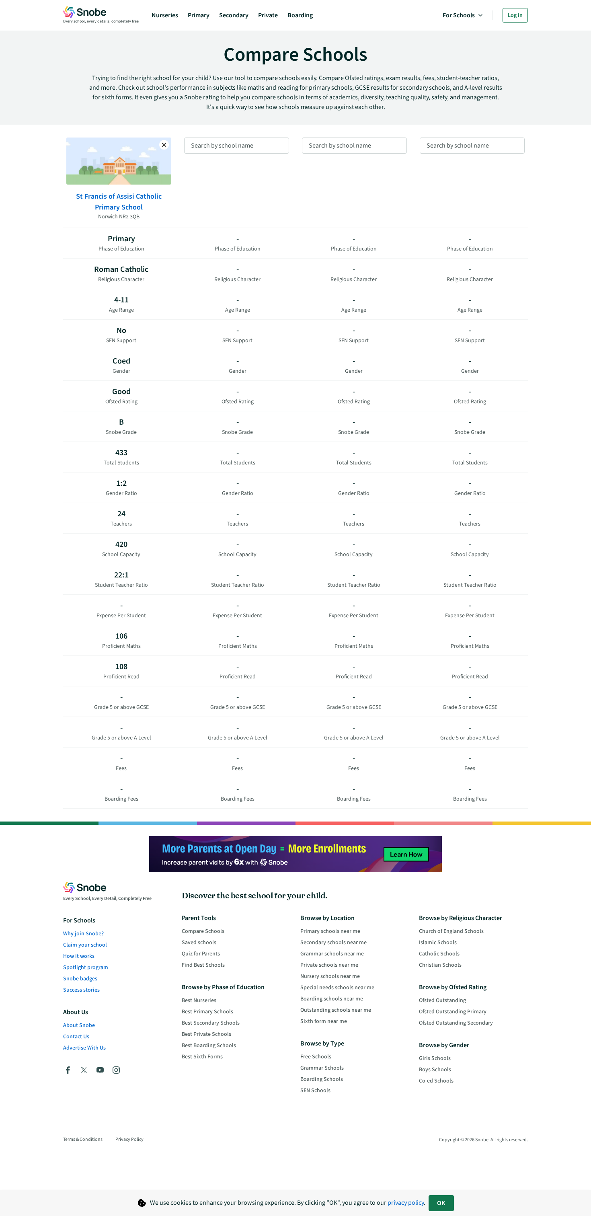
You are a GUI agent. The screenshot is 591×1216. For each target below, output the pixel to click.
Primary (198, 15)
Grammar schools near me (332, 954)
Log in (515, 15)
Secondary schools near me (333, 943)
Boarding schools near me (331, 999)
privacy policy (406, 1202)
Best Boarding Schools (209, 1045)
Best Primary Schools (207, 1012)
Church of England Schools (451, 931)
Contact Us (76, 1037)
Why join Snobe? (83, 934)
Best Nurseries (199, 1000)
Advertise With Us (84, 1048)
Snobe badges (80, 979)
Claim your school (85, 945)
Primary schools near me (330, 931)
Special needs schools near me (337, 988)
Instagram (116, 1070)
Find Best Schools (203, 965)
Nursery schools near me (330, 976)
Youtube (100, 1070)
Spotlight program (85, 967)
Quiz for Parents (201, 954)
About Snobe (79, 1025)
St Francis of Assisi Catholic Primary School (119, 201)
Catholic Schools (439, 954)
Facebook (68, 1070)
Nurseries (165, 15)
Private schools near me (329, 965)
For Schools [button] (459, 15)
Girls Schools (435, 1058)
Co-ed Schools (436, 1081)
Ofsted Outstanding (442, 1000)
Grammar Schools (322, 1068)
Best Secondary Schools (211, 1023)
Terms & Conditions (83, 1139)
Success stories (81, 990)
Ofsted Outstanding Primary (452, 1012)
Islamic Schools (438, 943)
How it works (78, 956)
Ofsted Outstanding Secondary (456, 1023)
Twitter (84, 1070)
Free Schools (315, 1057)
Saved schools (199, 943)
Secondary (233, 15)
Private (268, 15)
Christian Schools (440, 965)
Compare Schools (203, 931)
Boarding (300, 15)
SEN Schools (315, 1091)
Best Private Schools (206, 1034)
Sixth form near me (323, 1021)
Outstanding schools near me (335, 1010)
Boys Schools (435, 1070)
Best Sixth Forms (202, 1057)
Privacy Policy (129, 1139)
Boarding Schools (321, 1079)
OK (441, 1203)
